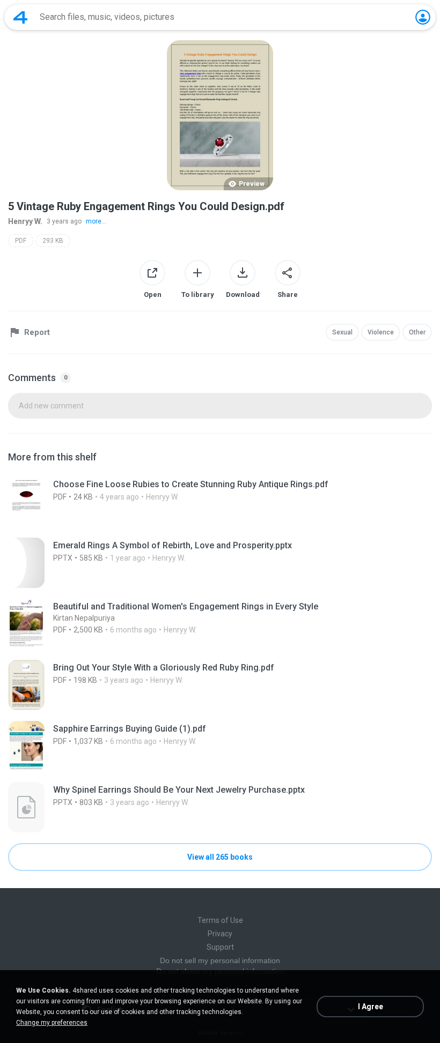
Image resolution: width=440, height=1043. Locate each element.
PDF (20, 240)
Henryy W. (25, 221)
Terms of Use (220, 920)
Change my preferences (51, 1022)
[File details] (220, 501)
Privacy (220, 933)
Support (220, 947)
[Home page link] (20, 17)
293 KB (52, 240)
